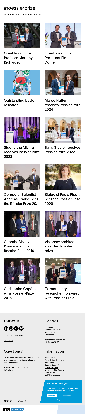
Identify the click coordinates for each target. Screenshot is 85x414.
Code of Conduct (52, 365)
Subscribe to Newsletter (13, 335)
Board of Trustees (52, 358)
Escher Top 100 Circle (53, 370)
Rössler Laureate (51, 367)
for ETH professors (52, 375)
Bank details (50, 363)
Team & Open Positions (54, 360)
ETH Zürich (8, 340)
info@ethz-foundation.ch (55, 340)
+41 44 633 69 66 (52, 342)
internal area (50, 373)
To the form (8, 370)
